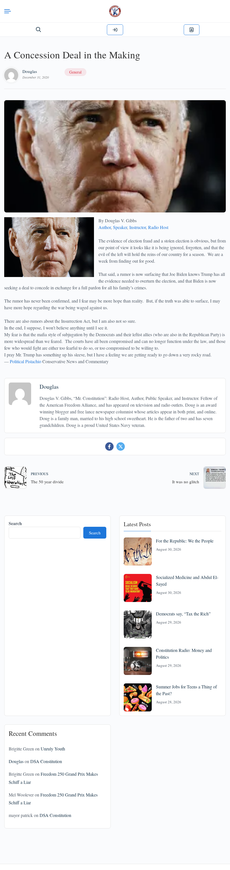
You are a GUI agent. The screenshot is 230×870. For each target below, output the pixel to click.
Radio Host (158, 227)
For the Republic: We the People (184, 541)
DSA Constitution (46, 761)
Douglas (29, 71)
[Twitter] (120, 446)
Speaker (120, 227)
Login (115, 29)
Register (191, 29)
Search (15, 523)
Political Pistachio (25, 361)
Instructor (137, 227)
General (75, 72)
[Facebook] (109, 446)
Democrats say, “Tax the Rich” (183, 614)
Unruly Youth (53, 749)
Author (104, 227)
